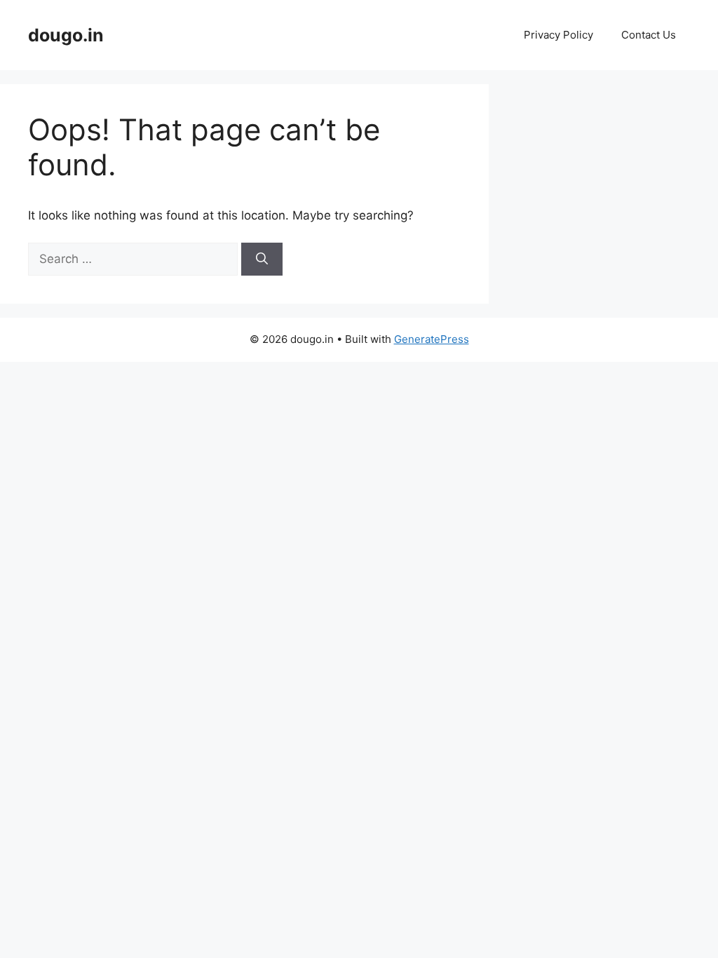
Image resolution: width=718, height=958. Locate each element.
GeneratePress (431, 339)
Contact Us (648, 34)
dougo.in (66, 35)
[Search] (262, 259)
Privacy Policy (558, 34)
